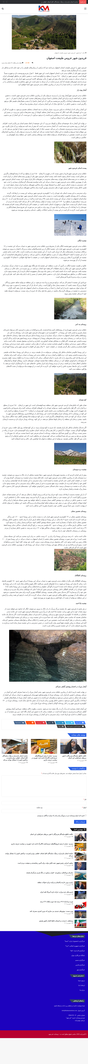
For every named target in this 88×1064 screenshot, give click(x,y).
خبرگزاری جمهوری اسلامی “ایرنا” (75, 946)
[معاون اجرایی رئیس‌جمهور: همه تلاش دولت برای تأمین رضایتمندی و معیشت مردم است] (80, 866)
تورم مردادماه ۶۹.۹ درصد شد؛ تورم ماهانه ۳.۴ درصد (56, 901)
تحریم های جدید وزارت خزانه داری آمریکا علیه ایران (56, 892)
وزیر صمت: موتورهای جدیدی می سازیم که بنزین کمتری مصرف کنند (51, 911)
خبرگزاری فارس (80, 965)
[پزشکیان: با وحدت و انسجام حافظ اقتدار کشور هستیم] (80, 924)
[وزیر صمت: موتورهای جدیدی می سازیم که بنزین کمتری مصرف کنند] (80, 914)
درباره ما (82, 990)
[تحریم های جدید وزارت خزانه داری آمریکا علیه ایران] (80, 895)
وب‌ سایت (39, 807)
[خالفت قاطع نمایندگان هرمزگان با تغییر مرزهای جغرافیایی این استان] (73, 746)
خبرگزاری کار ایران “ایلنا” (77, 950)
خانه (83, 53)
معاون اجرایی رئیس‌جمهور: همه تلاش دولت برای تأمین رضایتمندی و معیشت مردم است (45, 863)
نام (85, 799)
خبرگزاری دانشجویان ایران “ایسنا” (74, 941)
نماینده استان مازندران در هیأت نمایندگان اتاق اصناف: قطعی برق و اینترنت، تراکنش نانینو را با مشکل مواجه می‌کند (44, 2)
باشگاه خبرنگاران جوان (78, 955)
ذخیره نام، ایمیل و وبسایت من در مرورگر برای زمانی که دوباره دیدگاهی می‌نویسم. (61, 815)
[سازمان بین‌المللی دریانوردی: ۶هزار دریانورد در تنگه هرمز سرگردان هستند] (80, 876)
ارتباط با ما (81, 985)
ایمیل (84, 807)
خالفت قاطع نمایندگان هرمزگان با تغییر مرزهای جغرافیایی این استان (51, 834)
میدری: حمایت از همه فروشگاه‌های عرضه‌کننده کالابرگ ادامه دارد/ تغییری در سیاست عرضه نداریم (44, 758)
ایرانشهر (78, 53)
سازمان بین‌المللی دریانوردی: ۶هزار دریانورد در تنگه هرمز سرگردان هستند (49, 873)
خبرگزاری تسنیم (80, 960)
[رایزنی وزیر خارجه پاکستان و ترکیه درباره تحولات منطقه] (80, 885)
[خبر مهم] (44, 8)
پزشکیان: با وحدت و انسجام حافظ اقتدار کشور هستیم (56, 921)
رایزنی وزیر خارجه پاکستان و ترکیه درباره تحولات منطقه (55, 882)
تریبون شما (81, 980)
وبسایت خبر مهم (53, 1034)
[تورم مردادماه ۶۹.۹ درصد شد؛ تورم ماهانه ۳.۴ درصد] (80, 905)
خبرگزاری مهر (81, 969)
